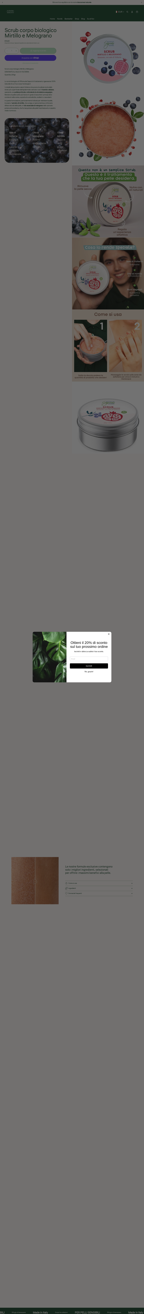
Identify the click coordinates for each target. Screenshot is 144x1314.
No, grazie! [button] (89, 672)
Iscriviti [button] (89, 666)
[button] (109, 634)
